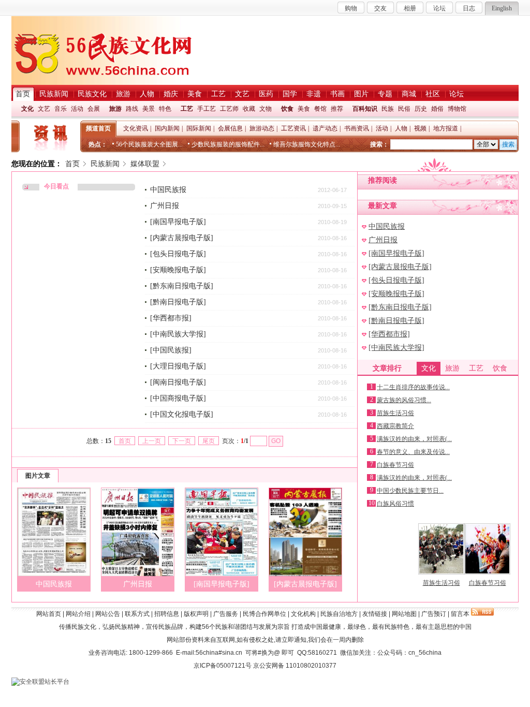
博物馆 (457, 108)
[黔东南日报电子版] (181, 286)
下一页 (181, 441)
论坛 (439, 8)
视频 (420, 128)
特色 (165, 108)
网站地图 (404, 613)
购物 (351, 8)
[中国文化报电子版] (181, 414)
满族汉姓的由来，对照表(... (414, 439)
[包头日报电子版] (178, 254)
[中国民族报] (171, 350)
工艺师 (229, 108)
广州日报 (164, 206)
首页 (72, 164)
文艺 (44, 108)
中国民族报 (168, 190)
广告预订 (433, 613)
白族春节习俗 (395, 464)
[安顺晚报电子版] (178, 270)
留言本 (460, 613)
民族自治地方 (339, 613)
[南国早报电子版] (178, 222)
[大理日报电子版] (178, 366)
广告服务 (225, 613)
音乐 (60, 108)
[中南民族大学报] (178, 334)
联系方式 (137, 613)
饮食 (287, 108)
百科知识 (364, 108)
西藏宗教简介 (395, 426)
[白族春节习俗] (487, 572)
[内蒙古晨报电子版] (181, 238)
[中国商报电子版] (178, 398)
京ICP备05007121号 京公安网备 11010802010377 (265, 665)
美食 (304, 108)
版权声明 (196, 613)
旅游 (115, 108)
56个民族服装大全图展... (149, 144)
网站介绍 (78, 613)
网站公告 (107, 613)
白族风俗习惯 (395, 503)
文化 (27, 108)
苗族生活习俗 (395, 413)
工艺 (187, 108)
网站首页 (48, 613)
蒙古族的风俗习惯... (404, 400)
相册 (410, 8)
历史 (421, 108)
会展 (93, 108)
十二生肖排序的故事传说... (413, 387)
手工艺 (206, 108)
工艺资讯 (293, 128)
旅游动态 (261, 128)
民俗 (404, 108)
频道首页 (98, 128)
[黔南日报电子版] (178, 302)
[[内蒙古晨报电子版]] (305, 574)
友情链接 (374, 613)
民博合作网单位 (264, 613)
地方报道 (445, 128)
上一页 (151, 441)
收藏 (249, 108)
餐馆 (320, 108)
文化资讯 (135, 128)
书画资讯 (356, 128)
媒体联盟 (144, 164)
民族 (387, 108)
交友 (380, 8)
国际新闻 (198, 128)
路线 (132, 108)
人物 (401, 128)
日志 (469, 8)
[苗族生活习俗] (441, 572)
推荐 (337, 108)
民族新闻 (105, 164)
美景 (148, 108)
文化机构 (303, 613)
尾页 (208, 441)
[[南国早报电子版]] (221, 574)
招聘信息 (166, 613)
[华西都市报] (171, 318)
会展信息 (230, 128)
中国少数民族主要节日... (410, 490)
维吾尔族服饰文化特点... (306, 144)
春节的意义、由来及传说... (413, 451)
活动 (77, 108)
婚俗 (437, 108)
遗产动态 (325, 128)
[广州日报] (137, 574)
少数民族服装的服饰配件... (228, 144)
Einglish (502, 8)
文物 (265, 108)
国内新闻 (167, 128)
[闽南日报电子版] (178, 382)
